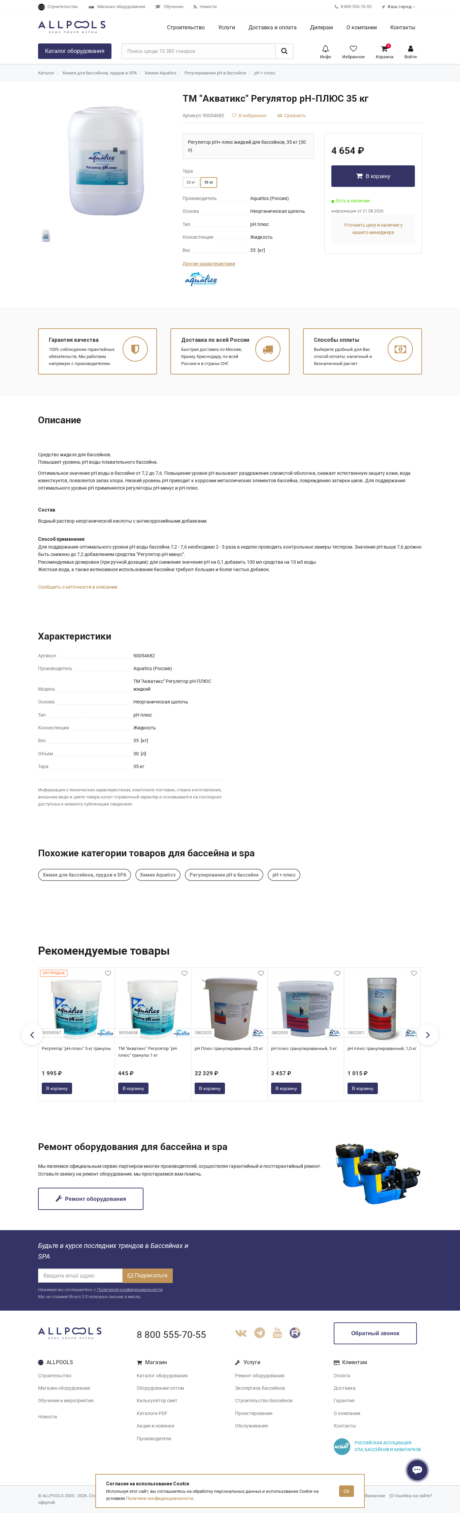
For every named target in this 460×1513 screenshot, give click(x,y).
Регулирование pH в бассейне (215, 72)
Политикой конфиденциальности (130, 1289)
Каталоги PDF (152, 1413)
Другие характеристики (209, 263)
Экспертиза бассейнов (260, 1388)
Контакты (345, 1425)
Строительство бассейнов (264, 1400)
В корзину (377, 176)
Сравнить (294, 115)
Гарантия (344, 1400)
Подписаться (151, 1275)
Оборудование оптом (160, 1388)
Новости (47, 1416)
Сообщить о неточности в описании (77, 587)
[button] (325, 51)
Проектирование (253, 1413)
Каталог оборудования (162, 1375)
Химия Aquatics (160, 72)
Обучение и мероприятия (66, 1400)
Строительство (54, 1375)
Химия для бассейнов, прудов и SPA (99, 72)
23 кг (191, 182)
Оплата (342, 1375)
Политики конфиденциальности (159, 1498)
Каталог (74, 51)
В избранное (252, 115)
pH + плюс (264, 72)
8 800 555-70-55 (171, 1334)
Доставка (345, 1388)
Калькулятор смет (157, 1400)
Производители (154, 1438)
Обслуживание (251, 1425)
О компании (347, 1413)
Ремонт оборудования (95, 1199)
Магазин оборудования (64, 1388)
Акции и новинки (155, 1425)
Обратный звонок (375, 1333)
